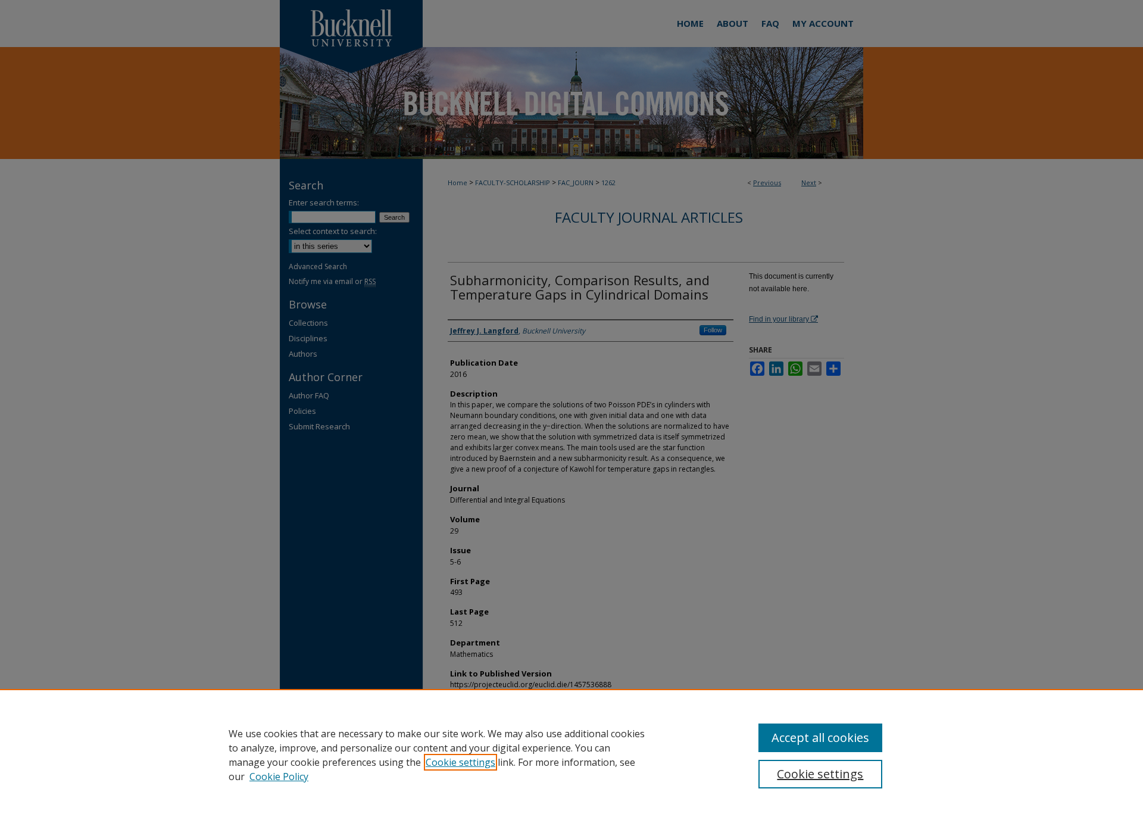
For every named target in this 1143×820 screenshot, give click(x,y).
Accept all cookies (820, 737)
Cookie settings (460, 762)
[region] (571, 754)
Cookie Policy (278, 776)
